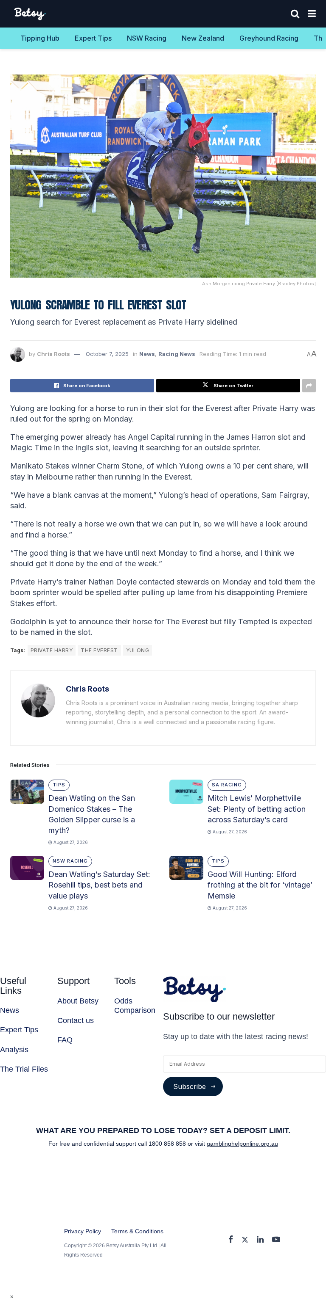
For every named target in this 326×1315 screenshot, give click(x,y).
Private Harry (52, 650)
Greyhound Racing (268, 38)
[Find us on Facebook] (230, 1240)
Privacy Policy (82, 1231)
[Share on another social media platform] (309, 385)
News (147, 353)
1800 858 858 (168, 1143)
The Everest (99, 650)
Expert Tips (93, 38)
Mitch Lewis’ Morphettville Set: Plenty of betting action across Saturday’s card (257, 809)
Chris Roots (53, 353)
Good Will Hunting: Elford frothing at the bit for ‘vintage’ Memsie (260, 885)
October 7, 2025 (107, 353)
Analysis (14, 1049)
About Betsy (77, 1001)
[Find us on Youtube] (276, 1240)
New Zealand (203, 38)
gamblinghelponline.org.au (242, 1143)
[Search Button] (295, 14)
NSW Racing (146, 38)
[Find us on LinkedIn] (260, 1240)
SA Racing (227, 785)
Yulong (137, 650)
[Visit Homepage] (30, 14)
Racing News (176, 353)
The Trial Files (24, 1069)
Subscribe (189, 1086)
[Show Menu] (312, 14)
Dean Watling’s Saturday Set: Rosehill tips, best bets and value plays (99, 885)
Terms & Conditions (137, 1231)
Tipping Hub (39, 38)
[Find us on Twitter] (245, 1240)
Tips (59, 785)
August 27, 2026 (70, 842)
